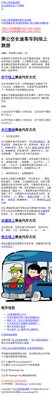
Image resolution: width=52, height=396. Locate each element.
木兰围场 (8, 130)
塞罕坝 (11, 199)
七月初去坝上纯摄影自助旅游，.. (23, 323)
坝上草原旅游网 (20, 340)
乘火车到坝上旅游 (16, 326)
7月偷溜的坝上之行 (17, 314)
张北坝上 (8, 237)
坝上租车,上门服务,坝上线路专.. (23, 329)
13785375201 (35, 384)
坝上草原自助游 (39, 340)
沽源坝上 (8, 220)
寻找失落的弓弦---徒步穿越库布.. (23, 317)
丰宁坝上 (8, 77)
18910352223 (21, 384)
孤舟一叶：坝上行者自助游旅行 (23, 320)
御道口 (41, 141)
